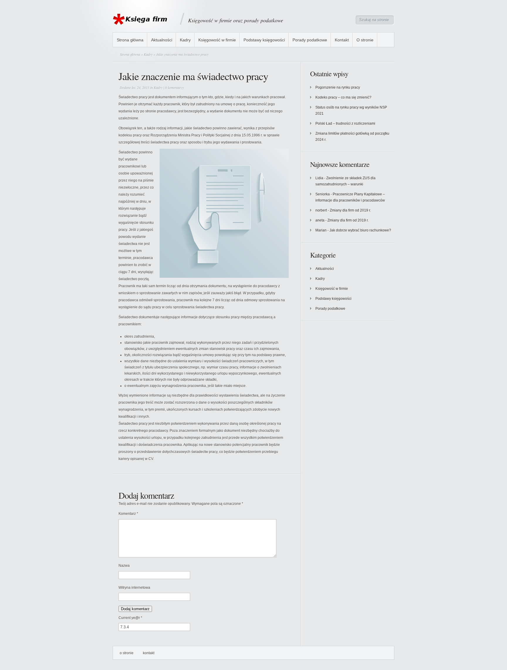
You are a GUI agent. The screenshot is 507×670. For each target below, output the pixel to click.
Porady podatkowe (310, 40)
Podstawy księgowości (264, 40)
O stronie (365, 40)
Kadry (185, 40)
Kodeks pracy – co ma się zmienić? (343, 97)
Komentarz (128, 514)
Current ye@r (130, 618)
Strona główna (130, 40)
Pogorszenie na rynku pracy (337, 87)
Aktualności (161, 40)
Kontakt (342, 40)
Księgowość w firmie (217, 40)
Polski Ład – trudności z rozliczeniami (345, 123)
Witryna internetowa (134, 588)
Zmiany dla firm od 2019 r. (350, 210)
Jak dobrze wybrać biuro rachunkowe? (360, 230)
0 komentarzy (174, 87)
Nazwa (124, 566)
